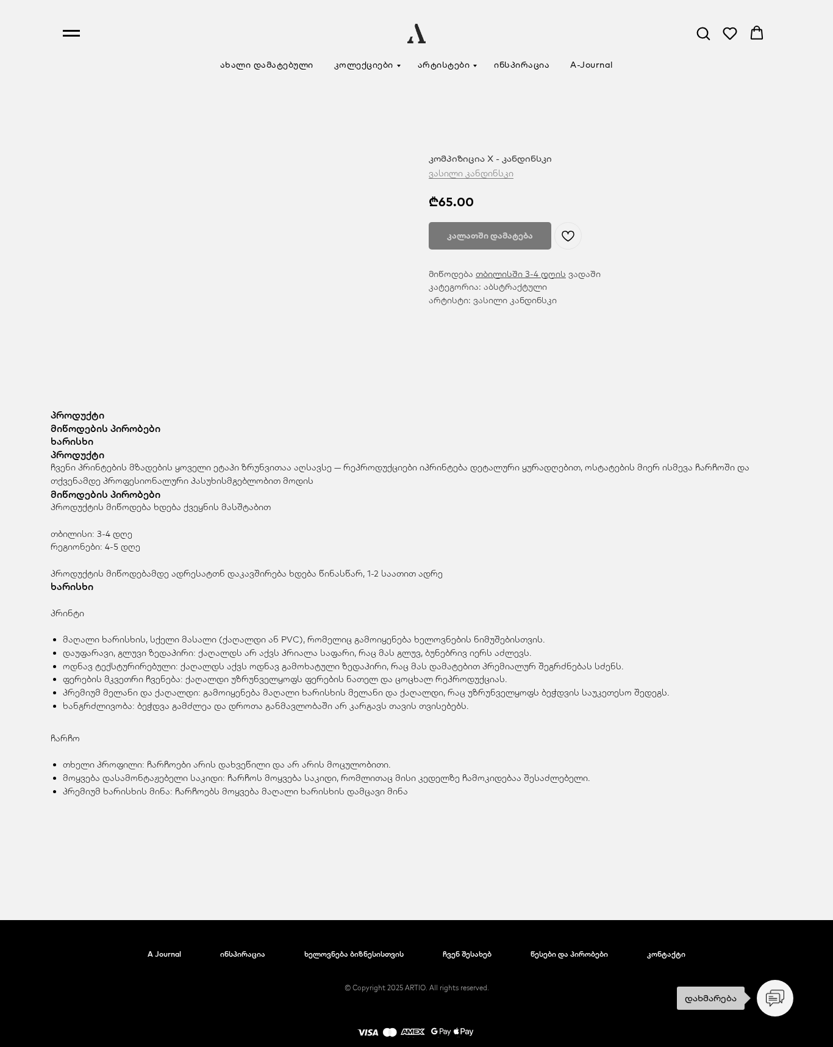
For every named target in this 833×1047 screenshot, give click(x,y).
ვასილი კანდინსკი (471, 173)
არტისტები (444, 64)
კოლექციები (363, 64)
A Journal (164, 954)
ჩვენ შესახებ (467, 954)
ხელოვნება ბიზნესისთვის (354, 954)
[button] (703, 33)
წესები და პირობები (569, 954)
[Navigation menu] (71, 33)
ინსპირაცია (521, 64)
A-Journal (591, 64)
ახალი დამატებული (266, 64)
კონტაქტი (666, 954)
